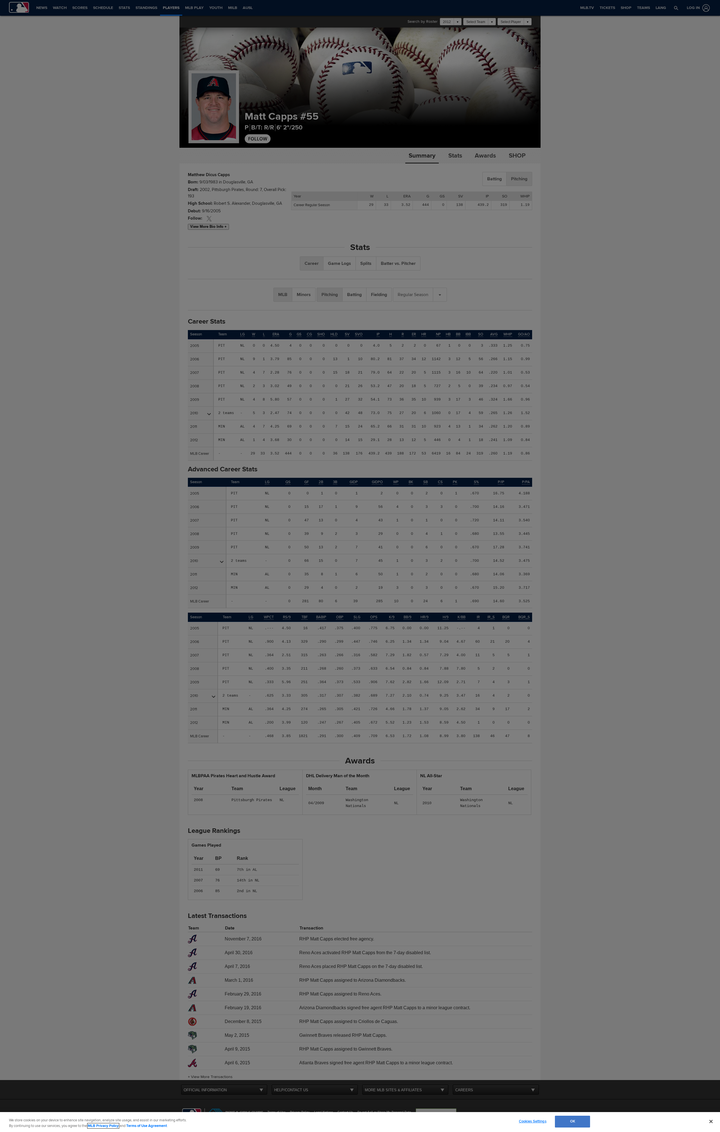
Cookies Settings (532, 1121)
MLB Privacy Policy (103, 1126)
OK (572, 1121)
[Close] (711, 1121)
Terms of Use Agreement (146, 1126)
